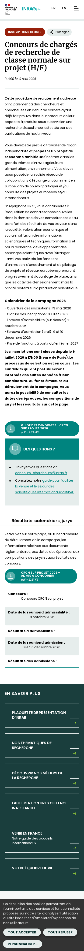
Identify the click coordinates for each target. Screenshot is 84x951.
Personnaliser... (23, 944)
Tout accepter (22, 932)
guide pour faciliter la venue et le (44, 486)
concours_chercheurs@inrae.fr (41, 473)
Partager (62, 32)
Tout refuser (60, 932)
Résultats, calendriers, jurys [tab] (42, 521)
